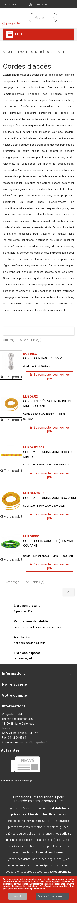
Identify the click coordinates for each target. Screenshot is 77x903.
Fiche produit (12, 377)
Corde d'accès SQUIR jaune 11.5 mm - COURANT (48, 401)
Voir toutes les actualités (15, 780)
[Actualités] (26, 764)
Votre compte (14, 695)
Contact (10, 4)
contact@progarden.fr (34, 742)
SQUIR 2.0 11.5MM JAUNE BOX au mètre (47, 452)
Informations (14, 706)
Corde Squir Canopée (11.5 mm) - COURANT (49, 541)
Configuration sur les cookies (52, 896)
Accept (17, 896)
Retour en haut (68, 592)
